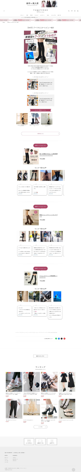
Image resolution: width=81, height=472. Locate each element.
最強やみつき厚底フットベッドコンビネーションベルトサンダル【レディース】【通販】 (48, 394)
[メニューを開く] (4, 11)
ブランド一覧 (6, 460)
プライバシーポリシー (23, 468)
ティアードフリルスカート (28, 420)
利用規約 (18, 468)
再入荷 (31, 15)
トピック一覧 (53, 15)
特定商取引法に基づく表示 (12, 468)
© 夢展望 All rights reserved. (8, 469)
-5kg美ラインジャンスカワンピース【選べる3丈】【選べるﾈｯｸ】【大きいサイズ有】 (66, 394)
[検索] (68, 10)
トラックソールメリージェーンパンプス (66, 420)
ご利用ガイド (14, 457)
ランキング (36, 15)
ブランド (21, 15)
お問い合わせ (14, 460)
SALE (48, 15)
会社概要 (6, 468)
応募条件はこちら (40, 133)
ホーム (4, 22)
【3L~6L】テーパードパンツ (11, 420)
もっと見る (40, 426)
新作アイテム (6, 457)
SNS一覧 (59, 15)
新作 (27, 15)
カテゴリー (42, 15)
